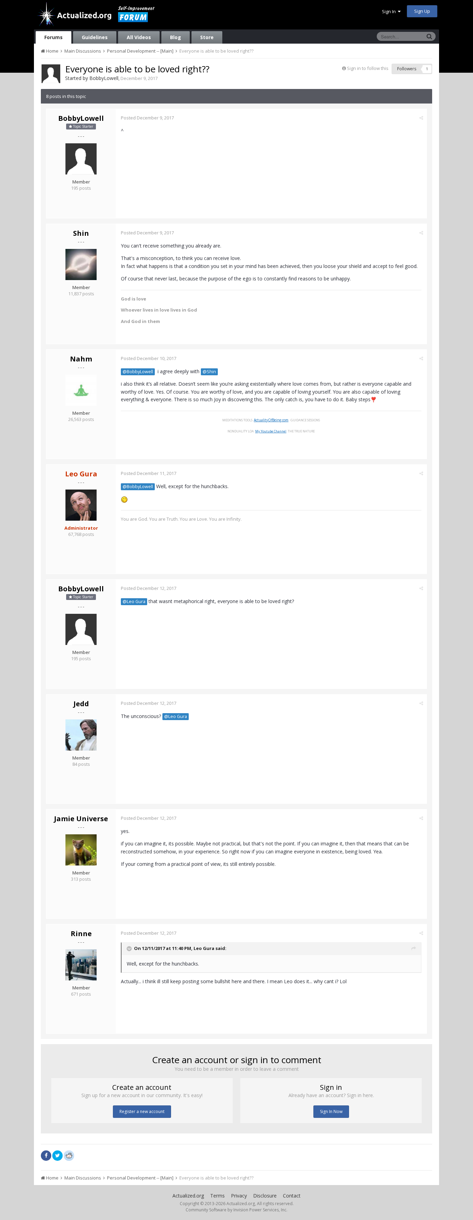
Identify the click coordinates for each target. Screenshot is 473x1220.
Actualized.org (188, 1195)
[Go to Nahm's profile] (81, 390)
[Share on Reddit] (69, 1155)
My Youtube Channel (270, 431)
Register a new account (141, 1111)
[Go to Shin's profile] (81, 264)
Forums (53, 37)
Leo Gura (204, 948)
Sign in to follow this (368, 68)
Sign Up (422, 11)
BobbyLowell (103, 78)
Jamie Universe (81, 818)
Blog (175, 37)
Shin (81, 233)
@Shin (209, 372)
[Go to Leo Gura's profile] (81, 505)
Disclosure (265, 1195)
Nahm (81, 359)
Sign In (390, 11)
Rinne (81, 933)
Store (207, 37)
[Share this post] (421, 118)
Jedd (81, 703)
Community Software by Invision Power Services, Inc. (236, 1210)
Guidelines (95, 37)
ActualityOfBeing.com (271, 420)
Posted (147, 118)
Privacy (239, 1195)
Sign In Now (331, 1111)
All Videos (139, 37)
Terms (217, 1195)
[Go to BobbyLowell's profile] (51, 73)
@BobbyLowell (138, 372)
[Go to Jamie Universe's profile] (81, 849)
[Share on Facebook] (46, 1155)
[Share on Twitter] (57, 1155)
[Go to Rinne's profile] (81, 964)
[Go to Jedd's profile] (81, 735)
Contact (292, 1195)
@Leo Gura (134, 601)
